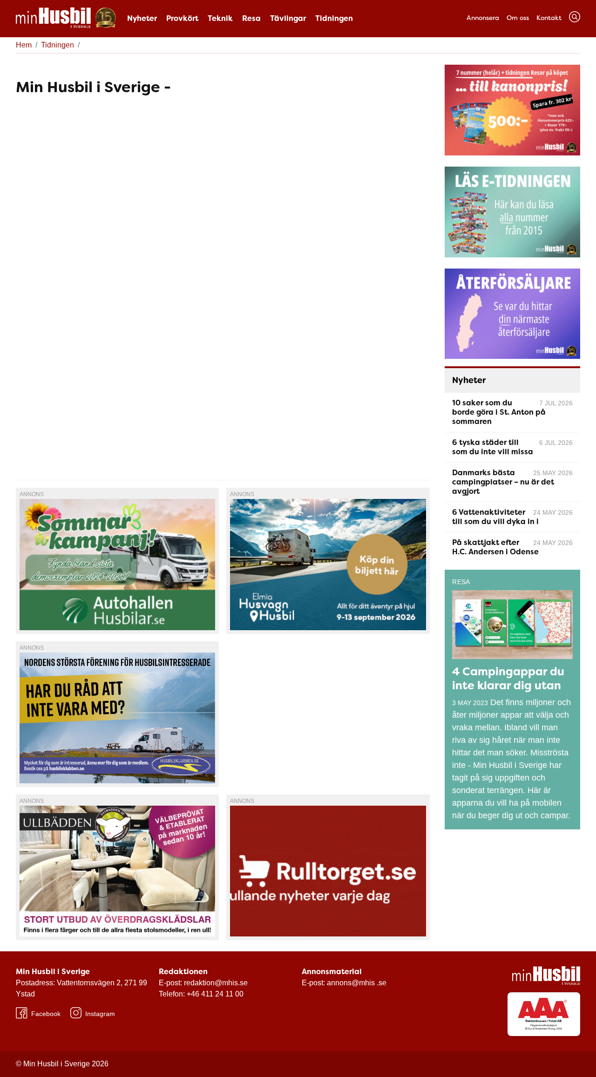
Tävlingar (288, 18)
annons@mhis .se (356, 983)
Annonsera (483, 17)
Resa (251, 18)
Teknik (220, 18)
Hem (24, 45)
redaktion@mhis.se (216, 983)
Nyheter (142, 18)
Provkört (182, 18)
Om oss (518, 17)
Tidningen (334, 18)
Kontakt (549, 17)
